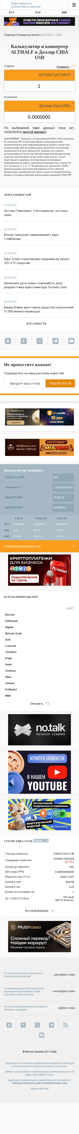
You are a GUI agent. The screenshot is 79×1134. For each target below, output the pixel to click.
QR (64, 1083)
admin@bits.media (64, 974)
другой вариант (35, 132)
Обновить (37, 703)
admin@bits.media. (43, 1074)
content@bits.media (64, 991)
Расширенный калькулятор (22, 546)
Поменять (63, 66)
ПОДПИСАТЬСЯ (60, 383)
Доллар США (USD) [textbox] (55, 106)
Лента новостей (17, 194)
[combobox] (39, 75)
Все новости (36, 323)
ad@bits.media (66, 1008)
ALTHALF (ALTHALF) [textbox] (55, 75)
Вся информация (36, 910)
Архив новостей (40, 1088)
